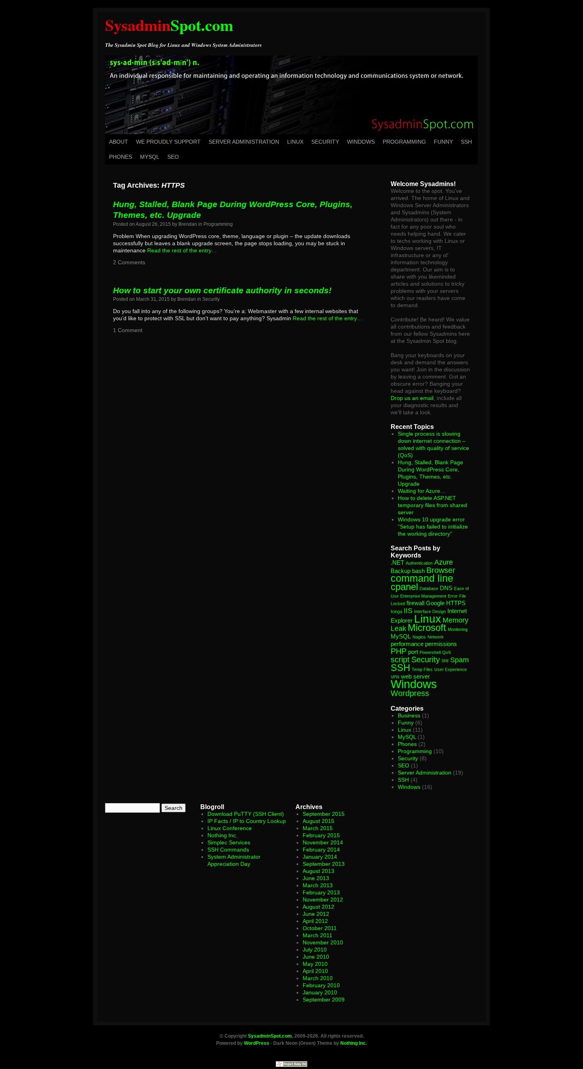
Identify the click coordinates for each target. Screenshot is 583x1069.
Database (429, 588)
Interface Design (430, 611)
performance (407, 643)
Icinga (396, 611)
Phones (120, 157)
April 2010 (315, 971)
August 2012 (318, 907)
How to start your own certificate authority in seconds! (222, 290)
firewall (415, 603)
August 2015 (318, 821)
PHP (399, 651)
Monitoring (458, 629)
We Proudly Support (168, 141)
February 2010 (321, 985)
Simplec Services (228, 842)
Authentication (419, 563)
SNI (445, 660)
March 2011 (317, 935)
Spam (459, 660)
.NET (397, 562)
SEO (173, 157)
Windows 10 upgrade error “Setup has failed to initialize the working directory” (433, 526)
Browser (440, 570)
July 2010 (315, 949)
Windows (361, 141)
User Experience (450, 669)
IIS (408, 611)
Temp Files (422, 669)
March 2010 (318, 978)
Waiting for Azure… (422, 491)
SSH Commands (228, 849)
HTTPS (456, 603)
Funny (443, 141)
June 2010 (316, 957)
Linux (295, 141)
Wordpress (410, 693)
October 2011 (320, 928)
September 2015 (324, 814)
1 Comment (127, 330)
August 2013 (318, 871)
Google (435, 603)
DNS (446, 587)
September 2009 (324, 999)
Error (453, 596)
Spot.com (169, 25)
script (400, 659)
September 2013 (324, 864)
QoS (446, 652)
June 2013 (316, 878)
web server (415, 676)
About (118, 141)
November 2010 (323, 942)
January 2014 (320, 857)
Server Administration (244, 141)
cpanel (404, 586)
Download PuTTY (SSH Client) (245, 814)
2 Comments (129, 262)
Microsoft (427, 627)
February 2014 (321, 849)
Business (409, 715)
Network (436, 636)
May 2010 (315, 964)
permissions (441, 643)
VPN (395, 677)
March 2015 (318, 828)
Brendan (187, 224)
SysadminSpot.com (270, 1036)
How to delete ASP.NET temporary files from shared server (432, 505)
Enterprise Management (423, 596)
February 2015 (321, 835)
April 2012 (315, 921)
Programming (404, 141)
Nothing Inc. (222, 835)
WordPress (256, 1043)
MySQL (149, 157)
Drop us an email (412, 398)
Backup (400, 570)
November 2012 (323, 899)
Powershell (430, 652)
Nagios (419, 636)
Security (325, 141)
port (413, 651)
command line (422, 578)
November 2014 (323, 842)
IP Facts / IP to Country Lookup (246, 821)
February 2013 (321, 892)
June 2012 (316, 914)
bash (418, 570)
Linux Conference (229, 828)
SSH (466, 141)
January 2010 (320, 992)
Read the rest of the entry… (182, 250)
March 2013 (318, 885)
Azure (443, 562)
